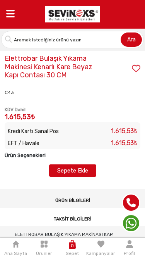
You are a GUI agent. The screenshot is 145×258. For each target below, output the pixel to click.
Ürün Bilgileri (72, 200)
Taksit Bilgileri (72, 219)
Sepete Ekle (72, 170)
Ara (131, 39)
